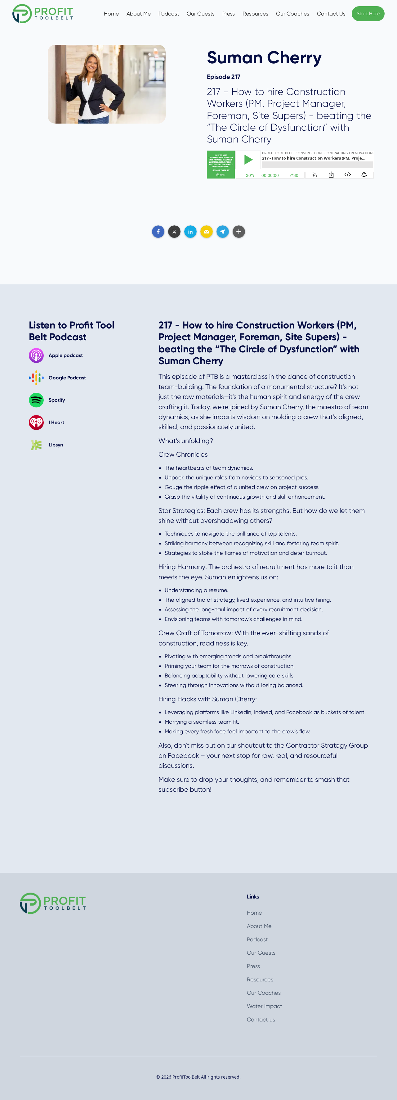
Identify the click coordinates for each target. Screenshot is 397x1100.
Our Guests (201, 14)
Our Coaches (292, 14)
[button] (158, 231)
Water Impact (264, 1006)
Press (228, 14)
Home (111, 14)
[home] (49, 14)
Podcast (168, 14)
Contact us (261, 1019)
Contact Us (331, 14)
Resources (255, 14)
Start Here (368, 13)
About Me (139, 14)
